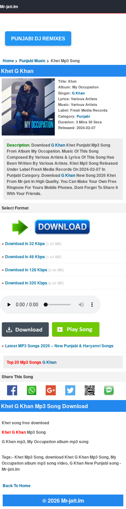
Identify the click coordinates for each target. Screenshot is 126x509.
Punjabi (83, 116)
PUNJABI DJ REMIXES (38, 38)
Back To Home (17, 485)
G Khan (78, 92)
